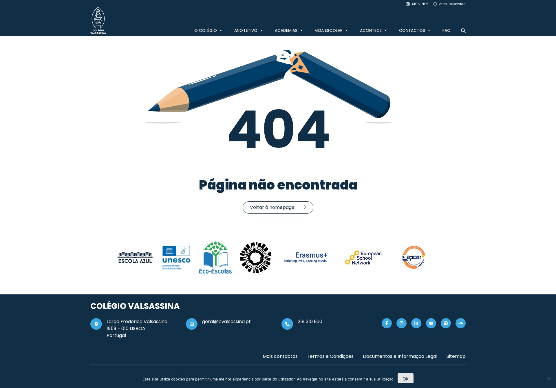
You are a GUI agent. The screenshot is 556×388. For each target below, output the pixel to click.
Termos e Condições (330, 356)
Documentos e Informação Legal (400, 356)
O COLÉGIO (205, 30)
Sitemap (456, 356)
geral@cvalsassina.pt (226, 321)
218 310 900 (310, 321)
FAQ (446, 30)
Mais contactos (280, 356)
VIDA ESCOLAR (329, 30)
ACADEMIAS (286, 30)
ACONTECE (371, 30)
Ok (406, 379)
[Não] (549, 378)
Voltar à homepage (272, 207)
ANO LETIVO (245, 30)
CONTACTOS (412, 30)
